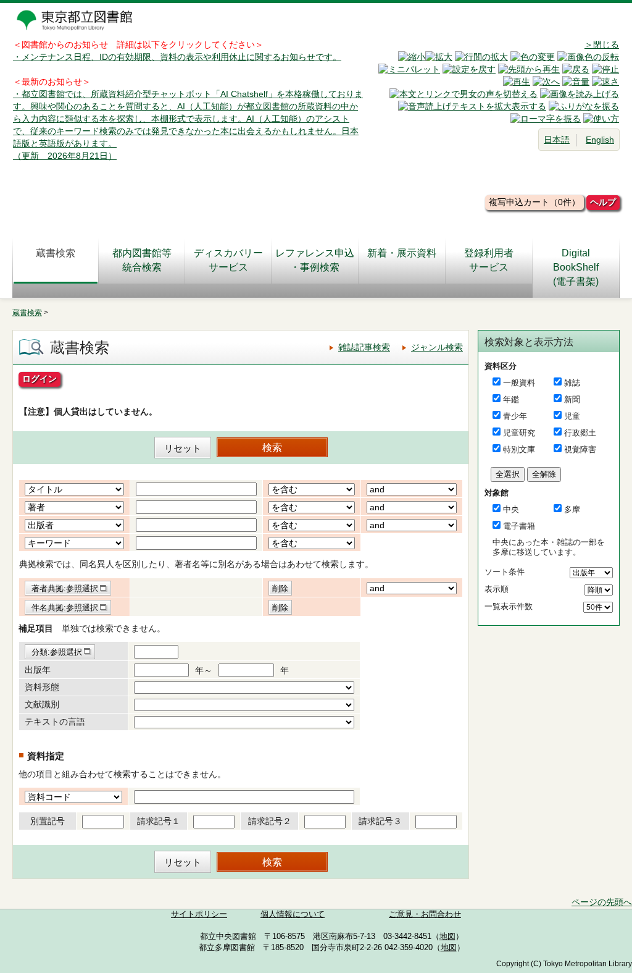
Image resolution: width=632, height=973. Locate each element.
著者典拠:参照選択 (64, 588)
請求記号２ (269, 821)
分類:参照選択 (56, 652)
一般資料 (519, 382)
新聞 (572, 399)
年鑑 (511, 399)
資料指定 (45, 756)
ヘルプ (603, 202)
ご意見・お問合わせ (425, 914)
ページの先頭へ (602, 902)
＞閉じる (601, 44)
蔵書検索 (55, 253)
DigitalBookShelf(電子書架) (576, 267)
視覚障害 (580, 449)
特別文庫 (519, 449)
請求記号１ (158, 821)
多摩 (572, 509)
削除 (280, 588)
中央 (511, 509)
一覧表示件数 (508, 606)
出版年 (38, 670)
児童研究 (519, 432)
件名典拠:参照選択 (64, 607)
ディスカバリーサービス (228, 260)
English (600, 140)
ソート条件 (504, 571)
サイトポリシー (199, 914)
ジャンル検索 (437, 347)
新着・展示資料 (401, 253)
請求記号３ (380, 821)
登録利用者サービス (489, 260)
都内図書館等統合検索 (142, 260)
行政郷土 (580, 432)
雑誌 (572, 382)
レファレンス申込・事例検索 (314, 260)
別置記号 (47, 821)
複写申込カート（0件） (534, 202)
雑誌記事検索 (364, 347)
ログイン (39, 379)
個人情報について (292, 914)
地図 (447, 936)
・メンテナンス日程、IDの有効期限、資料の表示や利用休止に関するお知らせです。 (177, 57)
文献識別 (42, 704)
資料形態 (42, 687)
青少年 (515, 416)
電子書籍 (519, 526)
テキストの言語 (55, 722)
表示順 (496, 589)
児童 (572, 416)
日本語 (557, 140)
